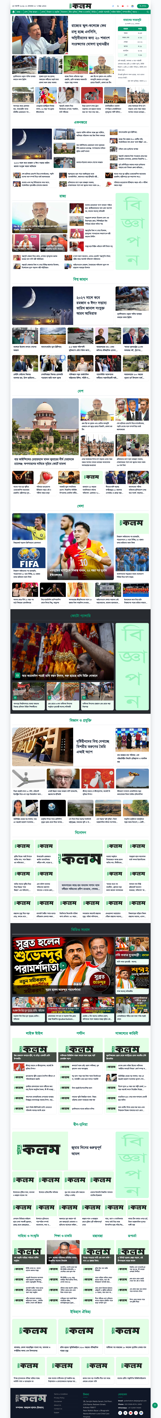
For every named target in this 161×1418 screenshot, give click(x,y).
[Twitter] (125, 1413)
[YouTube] (123, 6)
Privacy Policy (59, 1398)
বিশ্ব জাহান (33, 12)
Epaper (56, 1412)
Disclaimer (58, 1401)
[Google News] (132, 6)
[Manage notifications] (156, 1413)
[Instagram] (128, 6)
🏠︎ (13, 12)
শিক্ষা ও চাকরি (84, 12)
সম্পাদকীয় (127, 12)
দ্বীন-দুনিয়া (73, 12)
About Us (57, 1405)
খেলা (43, 12)
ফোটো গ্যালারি (104, 12)
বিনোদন (64, 12)
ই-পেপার (143, 6)
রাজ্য (18, 12)
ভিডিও (94, 12)
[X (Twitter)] (118, 6)
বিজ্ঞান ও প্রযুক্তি (53, 12)
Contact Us (58, 1409)
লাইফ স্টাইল (116, 12)
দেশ (25, 12)
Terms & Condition (61, 1394)
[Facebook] (113, 6)
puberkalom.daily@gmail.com (135, 1401)
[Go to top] (155, 1405)
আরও (135, 12)
